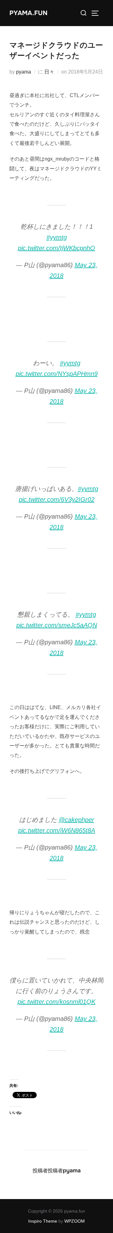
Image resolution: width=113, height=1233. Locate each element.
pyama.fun (28, 13)
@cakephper (76, 819)
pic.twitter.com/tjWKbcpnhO (56, 248)
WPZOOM (74, 1221)
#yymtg (56, 237)
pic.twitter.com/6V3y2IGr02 (56, 499)
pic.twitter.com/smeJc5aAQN (56, 625)
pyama (23, 71)
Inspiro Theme (42, 1221)
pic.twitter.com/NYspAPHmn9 (57, 373)
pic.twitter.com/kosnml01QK (56, 1001)
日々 (49, 71)
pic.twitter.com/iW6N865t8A (56, 830)
